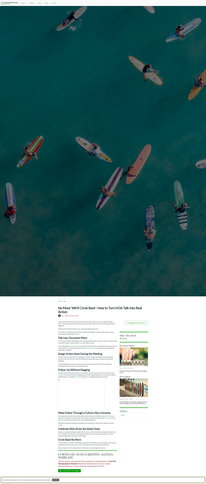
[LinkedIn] (123, 338)
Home (60, 301)
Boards (123, 415)
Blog (39, 3)
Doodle (77, 377)
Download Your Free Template (70, 470)
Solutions (31, 3)
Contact (53, 3)
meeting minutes (73, 346)
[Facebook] (121, 338)
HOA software (89, 348)
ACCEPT (55, 480)
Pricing (46, 3)
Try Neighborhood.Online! (136, 323)
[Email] (125, 338)
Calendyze (61, 375)
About (23, 3)
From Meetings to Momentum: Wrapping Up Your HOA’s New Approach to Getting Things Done (133, 402)
